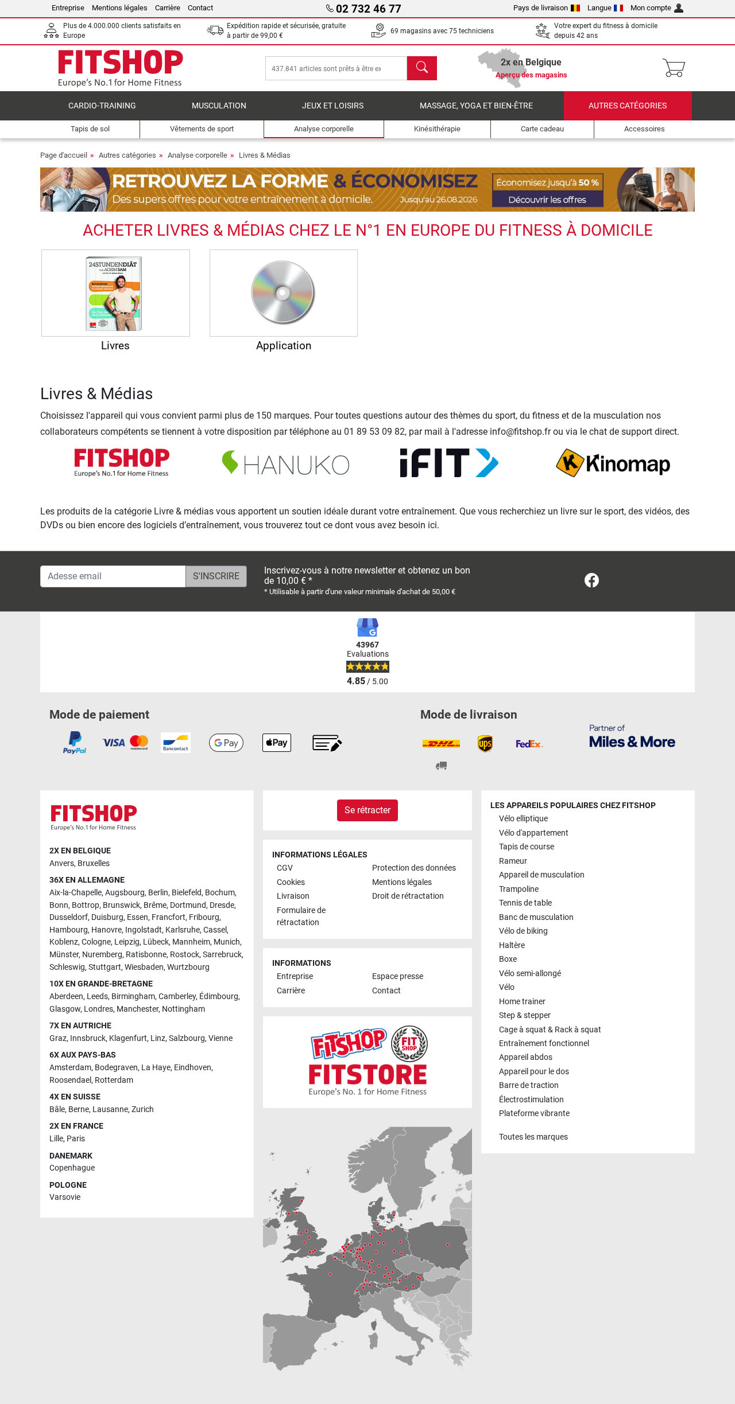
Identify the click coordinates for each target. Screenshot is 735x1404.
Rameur (513, 861)
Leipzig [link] (127, 942)
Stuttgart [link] (104, 967)
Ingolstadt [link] (143, 930)
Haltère (512, 945)
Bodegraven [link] (116, 1067)
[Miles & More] (632, 735)
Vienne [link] (220, 1038)
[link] (592, 582)
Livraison (293, 896)
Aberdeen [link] (66, 996)
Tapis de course (526, 847)
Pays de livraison (540, 7)
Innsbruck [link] (88, 1038)
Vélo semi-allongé (530, 973)
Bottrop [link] (85, 905)
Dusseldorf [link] (68, 917)
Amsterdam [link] (70, 1067)
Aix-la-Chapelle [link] (75, 893)
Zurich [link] (142, 1109)
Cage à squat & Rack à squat (550, 1030)
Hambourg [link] (68, 930)
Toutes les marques (533, 1137)
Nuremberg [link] (102, 955)
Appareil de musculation (542, 875)
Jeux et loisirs (332, 106)
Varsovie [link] (64, 1197)
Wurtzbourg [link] (188, 967)
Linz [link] (157, 1038)
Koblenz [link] (63, 942)
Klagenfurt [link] (128, 1038)
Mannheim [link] (191, 942)
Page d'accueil (63, 155)
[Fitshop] (120, 67)
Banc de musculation (536, 917)
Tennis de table (525, 903)
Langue (599, 7)
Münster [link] (64, 955)
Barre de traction (529, 1085)
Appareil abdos (525, 1057)
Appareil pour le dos (534, 1072)
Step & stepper (525, 1015)
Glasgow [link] (64, 1009)
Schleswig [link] (67, 967)
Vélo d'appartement (533, 833)
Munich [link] (227, 942)
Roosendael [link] (70, 1080)
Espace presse (397, 976)
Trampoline (519, 889)
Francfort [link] (168, 917)
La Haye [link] (156, 1067)
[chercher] (422, 68)
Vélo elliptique (523, 819)
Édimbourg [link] (218, 996)
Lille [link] (56, 1139)
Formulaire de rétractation (301, 917)
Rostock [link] (184, 955)
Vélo (506, 987)
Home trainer (522, 1002)
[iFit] (449, 462)
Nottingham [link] (183, 1009)
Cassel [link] (215, 930)
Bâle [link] (57, 1109)
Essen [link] (137, 917)
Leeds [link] (97, 996)
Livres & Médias (265, 155)
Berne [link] (78, 1109)
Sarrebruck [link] (222, 955)
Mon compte (650, 7)
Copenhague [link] (72, 1168)
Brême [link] (155, 905)
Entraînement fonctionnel (544, 1043)
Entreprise (68, 7)
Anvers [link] (61, 863)
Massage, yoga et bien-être (476, 106)
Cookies (291, 882)
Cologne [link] (96, 942)
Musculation (219, 106)
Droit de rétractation (408, 896)
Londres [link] (98, 1009)
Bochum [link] (220, 893)
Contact (200, 7)
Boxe (508, 959)
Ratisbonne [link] (146, 955)
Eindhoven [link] (192, 1067)
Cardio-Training (102, 106)
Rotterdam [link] (114, 1080)
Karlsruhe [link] (182, 930)
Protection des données (414, 868)
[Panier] (677, 68)
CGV (285, 868)
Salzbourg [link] (187, 1038)
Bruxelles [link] (94, 863)
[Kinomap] (613, 462)
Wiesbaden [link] (144, 967)
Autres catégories (628, 106)
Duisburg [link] (107, 917)
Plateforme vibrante (534, 1113)
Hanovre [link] (106, 930)
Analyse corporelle (197, 155)
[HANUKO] (285, 462)
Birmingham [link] (133, 996)
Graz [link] (58, 1038)
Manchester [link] (137, 1009)
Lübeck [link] (156, 942)
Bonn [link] (58, 905)
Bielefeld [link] (187, 893)
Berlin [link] (158, 893)
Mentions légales (120, 7)
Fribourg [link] (204, 917)
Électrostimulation (531, 1100)
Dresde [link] (222, 905)
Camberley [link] (177, 996)
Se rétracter (367, 810)
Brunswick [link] (121, 905)
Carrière (167, 7)
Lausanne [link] (110, 1109)
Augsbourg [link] (125, 893)
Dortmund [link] (188, 905)
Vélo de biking (523, 931)
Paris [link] (76, 1139)
